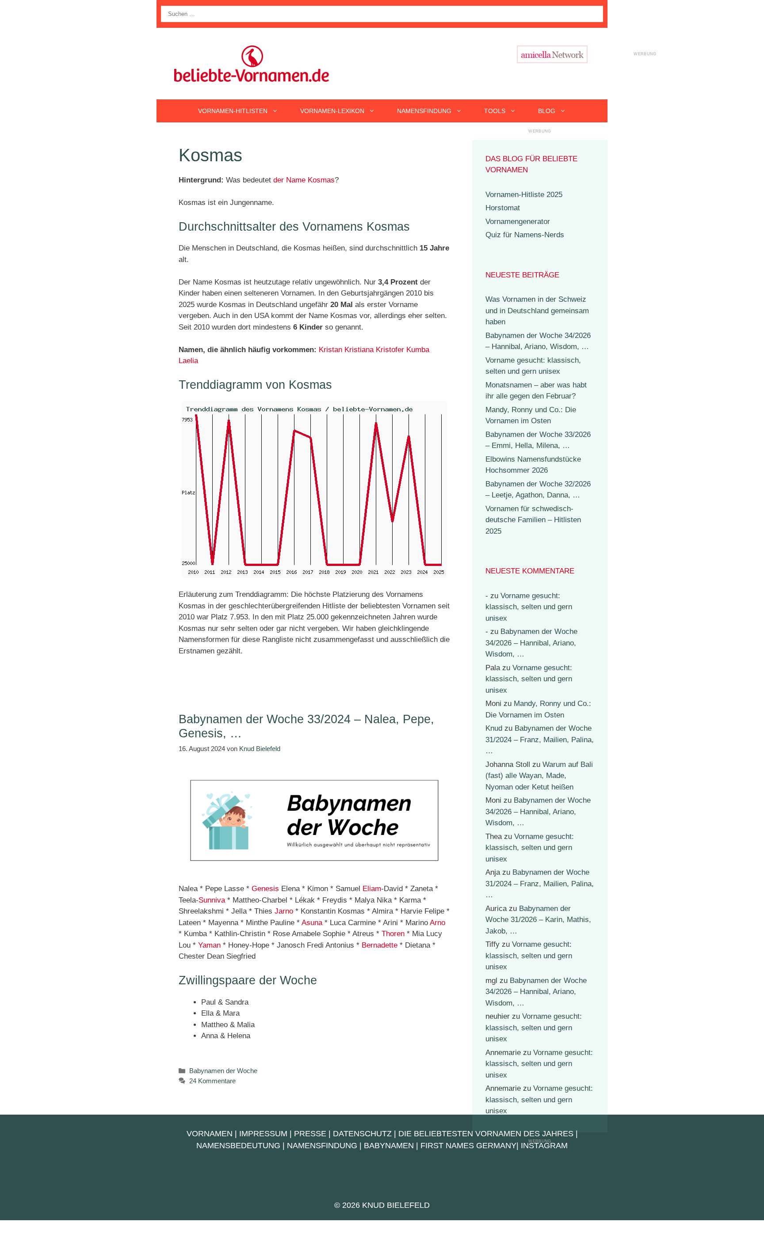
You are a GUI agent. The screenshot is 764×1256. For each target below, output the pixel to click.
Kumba (417, 349)
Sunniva (212, 900)
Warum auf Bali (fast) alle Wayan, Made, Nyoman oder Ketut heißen (539, 775)
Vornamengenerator (517, 221)
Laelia (188, 361)
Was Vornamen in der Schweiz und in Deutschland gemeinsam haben (537, 310)
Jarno (284, 911)
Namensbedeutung (238, 1145)
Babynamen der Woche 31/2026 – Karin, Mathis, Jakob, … (538, 919)
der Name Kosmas (304, 180)
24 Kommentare (212, 1081)
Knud (493, 728)
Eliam (372, 888)
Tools (494, 110)
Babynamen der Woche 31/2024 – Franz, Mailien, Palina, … (539, 739)
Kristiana (359, 349)
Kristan (330, 349)
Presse (310, 1133)
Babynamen (389, 1145)
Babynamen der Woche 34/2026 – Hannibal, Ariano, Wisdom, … (531, 642)
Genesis (265, 888)
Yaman (209, 945)
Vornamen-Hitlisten (232, 110)
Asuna (312, 922)
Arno (437, 922)
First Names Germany (468, 1145)
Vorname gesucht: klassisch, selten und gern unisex (528, 607)
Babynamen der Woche (223, 1070)
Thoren (393, 934)
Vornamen (210, 1133)
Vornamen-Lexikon (332, 110)
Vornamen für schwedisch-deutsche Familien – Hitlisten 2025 (533, 520)
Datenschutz (362, 1133)
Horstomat (502, 208)
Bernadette (379, 945)
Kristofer (390, 349)
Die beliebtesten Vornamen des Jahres (485, 1133)
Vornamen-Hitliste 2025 (523, 194)
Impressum (263, 1133)
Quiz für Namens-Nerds (524, 235)
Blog (546, 110)
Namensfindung (424, 110)
